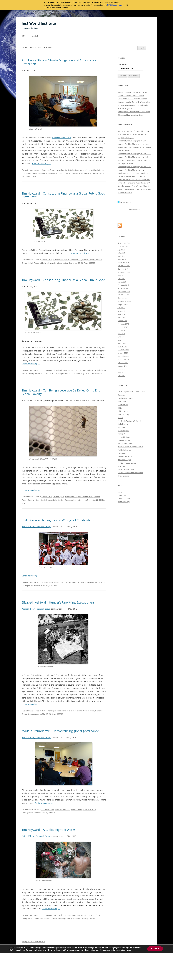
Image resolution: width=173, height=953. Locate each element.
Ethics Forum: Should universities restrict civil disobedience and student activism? (134, 189)
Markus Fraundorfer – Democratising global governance (60, 731)
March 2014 (122, 346)
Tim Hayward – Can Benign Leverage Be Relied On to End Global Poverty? (61, 392)
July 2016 (121, 307)
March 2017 (122, 282)
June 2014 (121, 337)
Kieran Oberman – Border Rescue (131, 95)
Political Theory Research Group (50, 173)
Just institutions (97, 170)
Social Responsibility (49, 500)
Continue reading (41, 163)
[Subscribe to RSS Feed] (120, 227)
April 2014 (121, 343)
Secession (121, 466)
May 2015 (121, 333)
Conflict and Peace (125, 398)
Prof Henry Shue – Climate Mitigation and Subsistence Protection (59, 62)
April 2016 (121, 317)
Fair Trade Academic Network (129, 421)
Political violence (124, 450)
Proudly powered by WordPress (33, 941)
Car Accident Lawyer (135, 209)
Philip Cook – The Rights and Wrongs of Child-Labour (58, 520)
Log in (120, 492)
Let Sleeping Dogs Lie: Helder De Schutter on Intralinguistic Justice (134, 160)
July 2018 (121, 249)
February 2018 (123, 262)
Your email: (122, 64)
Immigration (123, 434)
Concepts (45, 170)
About (35, 36)
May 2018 (121, 253)
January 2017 (123, 288)
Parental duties (124, 440)
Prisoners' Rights (124, 459)
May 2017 (121, 275)
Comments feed (124, 498)
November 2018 (124, 243)
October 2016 (123, 298)
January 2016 (123, 327)
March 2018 (122, 259)
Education (45, 582)
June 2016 (121, 311)
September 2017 (124, 272)
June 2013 (121, 369)
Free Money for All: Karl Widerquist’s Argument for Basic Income (134, 147)
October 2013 (123, 362)
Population (122, 453)
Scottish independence (127, 463)
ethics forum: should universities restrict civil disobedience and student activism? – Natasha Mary (134, 182)
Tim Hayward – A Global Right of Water (48, 830)
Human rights (84, 170)
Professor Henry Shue (61, 137)
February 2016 (123, 324)
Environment (55, 170)
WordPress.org (123, 501)
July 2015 (121, 330)
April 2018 (121, 256)
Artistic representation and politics (131, 392)
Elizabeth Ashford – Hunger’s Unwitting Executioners (58, 602)
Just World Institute (39, 23)
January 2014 (123, 353)
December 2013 (124, 356)
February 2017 (123, 285)
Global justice (72, 170)
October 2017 (123, 269)
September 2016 (124, 301)
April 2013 (121, 375)
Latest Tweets (125, 202)
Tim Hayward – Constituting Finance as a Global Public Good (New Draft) (63, 195)
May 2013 (121, 372)
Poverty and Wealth (72, 173)
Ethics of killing (123, 414)
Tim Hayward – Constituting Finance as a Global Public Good (63, 280)
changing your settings (119, 947)
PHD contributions (29, 173)
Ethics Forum (123, 411)
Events (64, 170)
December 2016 (124, 291)
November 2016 (124, 295)
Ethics (120, 408)
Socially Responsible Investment (40, 263)
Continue (155, 948)
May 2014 (121, 340)
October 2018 (123, 246)
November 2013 (124, 359)
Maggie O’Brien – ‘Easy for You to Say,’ (133, 92)
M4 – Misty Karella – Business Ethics (132, 131)
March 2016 (122, 320)
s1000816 (32, 176)
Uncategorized (86, 173)
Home (24, 36)
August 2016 (122, 304)
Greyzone (121, 427)
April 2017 (121, 278)
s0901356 (25, 503)
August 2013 (122, 366)
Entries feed (122, 495)
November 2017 (124, 265)
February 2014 (123, 350)
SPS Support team (115, 5)
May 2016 (121, 314)
